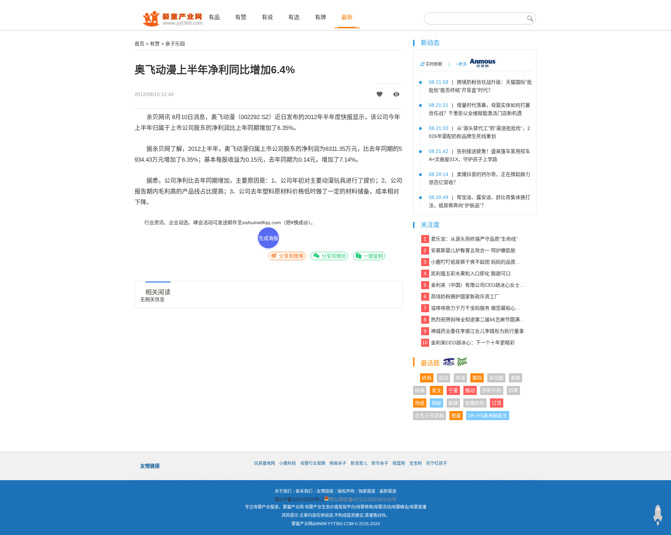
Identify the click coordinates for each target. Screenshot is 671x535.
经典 (420, 390)
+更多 (461, 64)
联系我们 (304, 491)
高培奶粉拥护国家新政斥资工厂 (461, 296)
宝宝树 (415, 463)
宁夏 (453, 390)
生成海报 (268, 238)
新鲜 (453, 403)
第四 (477, 378)
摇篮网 (398, 463)
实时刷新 (433, 64)
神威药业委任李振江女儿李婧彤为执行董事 (474, 331)
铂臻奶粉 (475, 403)
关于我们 (283, 491)
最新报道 (388, 491)
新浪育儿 (359, 463)
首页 (139, 43)
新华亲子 (379, 463)
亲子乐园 (175, 43)
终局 (427, 378)
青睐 (515, 378)
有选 (294, 17)
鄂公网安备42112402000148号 (363, 499)
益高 (443, 378)
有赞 (240, 17)
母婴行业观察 (312, 463)
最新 (347, 17)
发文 (436, 390)
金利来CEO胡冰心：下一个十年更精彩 (468, 342)
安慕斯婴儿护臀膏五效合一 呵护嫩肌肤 (469, 250)
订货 (497, 403)
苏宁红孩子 (436, 463)
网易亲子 (338, 463)
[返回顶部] (657, 515)
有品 (214, 17)
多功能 (496, 378)
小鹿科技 (287, 463)
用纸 (420, 403)
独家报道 (367, 491)
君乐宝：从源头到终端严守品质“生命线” (471, 239)
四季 (513, 390)
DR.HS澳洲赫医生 (487, 415)
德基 (456, 415)
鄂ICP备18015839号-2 (299, 499)
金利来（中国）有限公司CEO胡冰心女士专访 (474, 285)
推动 (470, 390)
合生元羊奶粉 (429, 415)
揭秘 (436, 403)
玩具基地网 (264, 463)
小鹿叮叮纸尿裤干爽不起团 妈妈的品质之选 (474, 262)
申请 (460, 378)
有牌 (320, 17)
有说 (267, 17)
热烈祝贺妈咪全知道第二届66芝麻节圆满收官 (474, 319)
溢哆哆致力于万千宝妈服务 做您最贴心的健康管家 (474, 308)
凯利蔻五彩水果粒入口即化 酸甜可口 (467, 273)
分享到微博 (290, 256)
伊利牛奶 (492, 390)
